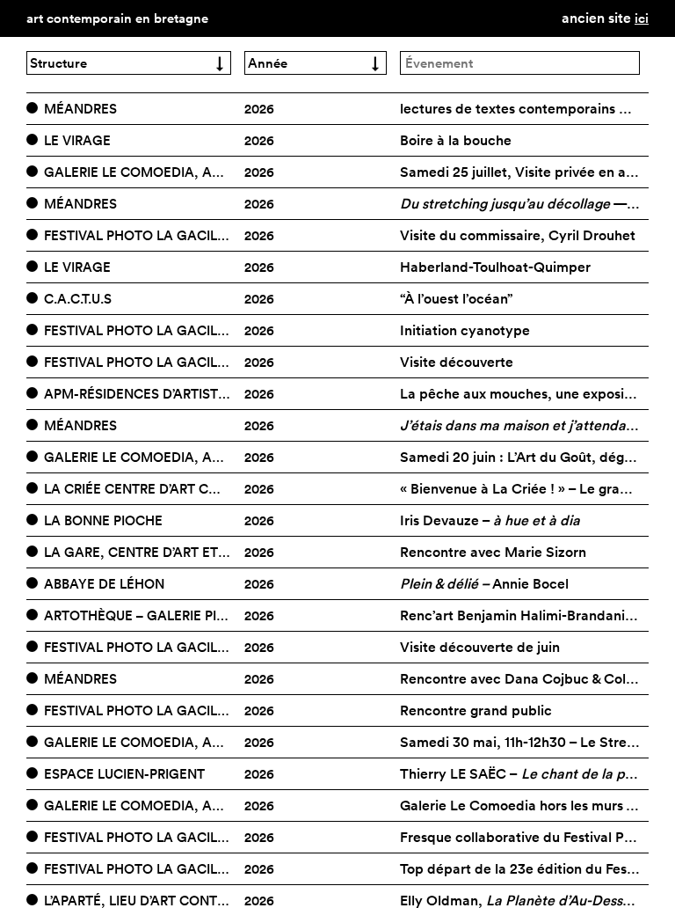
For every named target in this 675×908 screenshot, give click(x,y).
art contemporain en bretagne (117, 18)
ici (642, 18)
